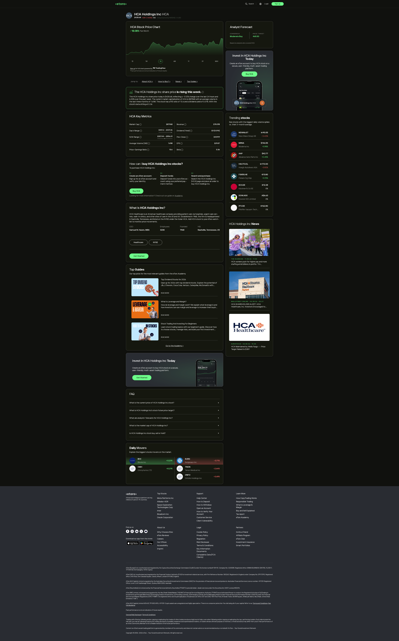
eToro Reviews (163, 535)
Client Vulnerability (205, 521)
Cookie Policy (202, 532)
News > (178, 81)
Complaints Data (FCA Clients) (206, 556)
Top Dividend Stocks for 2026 (173, 279)
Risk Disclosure (203, 542)
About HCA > (147, 81)
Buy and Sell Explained (245, 511)
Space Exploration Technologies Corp (165, 506)
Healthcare (138, 242)
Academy (178, 196)
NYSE (155, 242)
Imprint (160, 549)
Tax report (240, 514)
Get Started (139, 256)
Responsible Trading (244, 502)
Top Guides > (192, 81)
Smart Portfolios (243, 545)
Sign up (277, 4)
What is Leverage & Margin (244, 506)
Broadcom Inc (163, 514)
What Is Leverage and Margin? (173, 302)
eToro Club (240, 539)
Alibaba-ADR (162, 502)
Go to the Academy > (174, 346)
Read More (165, 293)
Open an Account (204, 508)
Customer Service (204, 517)
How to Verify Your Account (204, 513)
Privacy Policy (202, 535)
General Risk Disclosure (133, 615)
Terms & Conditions (205, 545)
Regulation (201, 539)
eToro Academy (242, 517)
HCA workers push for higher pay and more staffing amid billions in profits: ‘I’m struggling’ (249, 263)
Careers (160, 539)
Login (266, 4)
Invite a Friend (242, 532)
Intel (159, 511)
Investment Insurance (245, 542)
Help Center (202, 498)
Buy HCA (249, 74)
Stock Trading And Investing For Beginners (179, 324)
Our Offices (162, 542)
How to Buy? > (164, 81)
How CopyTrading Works (246, 498)
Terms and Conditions (260, 603)
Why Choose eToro (165, 532)
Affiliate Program (243, 535)
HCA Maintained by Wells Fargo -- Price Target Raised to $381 (248, 348)
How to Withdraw (204, 505)
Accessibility (162, 545)
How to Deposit (203, 502)
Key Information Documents (203, 550)
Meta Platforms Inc (165, 498)
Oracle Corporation (165, 517)
